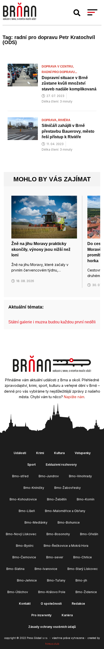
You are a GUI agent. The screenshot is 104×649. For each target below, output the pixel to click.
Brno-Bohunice (69, 522)
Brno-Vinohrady (80, 476)
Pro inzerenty (41, 615)
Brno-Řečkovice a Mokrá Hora (66, 546)
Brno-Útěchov (17, 592)
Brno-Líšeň (27, 511)
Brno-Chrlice (82, 557)
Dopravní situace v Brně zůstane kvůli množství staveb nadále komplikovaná (69, 83)
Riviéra (64, 120)
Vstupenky (83, 453)
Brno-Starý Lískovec (82, 569)
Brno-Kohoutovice (23, 499)
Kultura (59, 453)
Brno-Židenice (86, 592)
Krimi (40, 453)
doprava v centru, (58, 66)
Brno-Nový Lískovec (21, 534)
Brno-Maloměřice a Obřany (65, 511)
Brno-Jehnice (27, 580)
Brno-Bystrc (25, 546)
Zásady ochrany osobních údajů (52, 627)
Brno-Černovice (24, 557)
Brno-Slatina (15, 569)
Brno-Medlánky (35, 522)
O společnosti (51, 603)
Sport (31, 464)
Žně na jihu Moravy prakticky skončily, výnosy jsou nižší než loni (40, 249)
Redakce (78, 603)
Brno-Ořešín (89, 534)
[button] (77, 13)
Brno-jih (81, 580)
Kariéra (67, 615)
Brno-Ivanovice (46, 569)
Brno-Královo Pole (51, 592)
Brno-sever (54, 557)
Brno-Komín (85, 499)
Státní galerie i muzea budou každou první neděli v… (55, 322)
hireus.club (52, 643)
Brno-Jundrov (49, 476)
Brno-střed (20, 476)
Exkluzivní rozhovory (61, 464)
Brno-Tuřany (56, 580)
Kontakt (25, 603)
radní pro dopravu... (59, 72)
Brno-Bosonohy (58, 534)
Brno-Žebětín (57, 499)
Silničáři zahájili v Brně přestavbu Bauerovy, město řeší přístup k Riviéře (68, 131)
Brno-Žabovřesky (67, 488)
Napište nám (74, 397)
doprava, (50, 120)
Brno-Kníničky (33, 488)
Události (20, 453)
